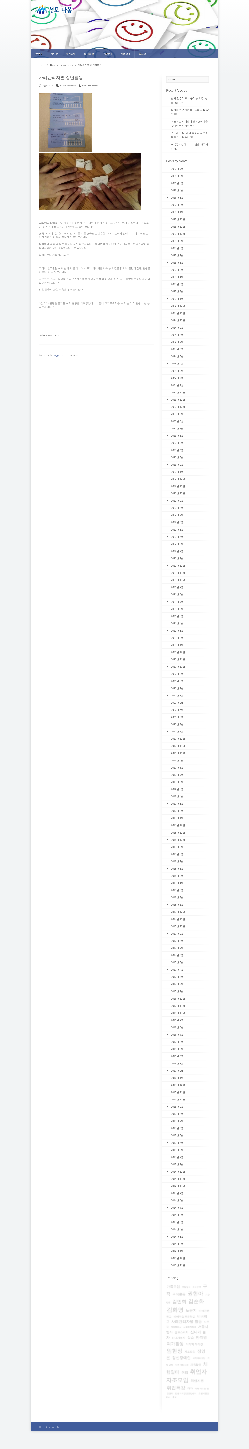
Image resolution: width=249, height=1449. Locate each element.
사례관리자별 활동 (186, 1321)
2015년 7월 (177, 1121)
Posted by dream (90, 86)
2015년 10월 (178, 1099)
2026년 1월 (177, 212)
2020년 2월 (177, 724)
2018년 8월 (177, 854)
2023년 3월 (177, 457)
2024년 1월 (177, 385)
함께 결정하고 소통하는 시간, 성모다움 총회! (189, 100)
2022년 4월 (177, 536)
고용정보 (186, 1287)
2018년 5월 (177, 875)
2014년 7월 (177, 1207)
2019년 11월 (178, 746)
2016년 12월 (178, 998)
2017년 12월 (178, 912)
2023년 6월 (177, 435)
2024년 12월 (178, 306)
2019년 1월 (177, 818)
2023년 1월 (177, 471)
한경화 (170, 1393)
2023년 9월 (177, 414)
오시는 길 (89, 53)
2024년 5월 (177, 356)
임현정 (174, 1351)
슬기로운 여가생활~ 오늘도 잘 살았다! (190, 112)
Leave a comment (68, 86)
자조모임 (189, 1351)
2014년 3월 (177, 1236)
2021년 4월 (177, 623)
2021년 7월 (177, 601)
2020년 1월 (177, 731)
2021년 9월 (177, 587)
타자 (190, 1388)
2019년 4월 (177, 796)
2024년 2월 (177, 378)
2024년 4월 (177, 363)
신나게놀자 (178, 1337)
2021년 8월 (177, 594)
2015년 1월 (177, 1164)
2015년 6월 (177, 1128)
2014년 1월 (177, 1251)
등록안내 (70, 53)
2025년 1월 (177, 298)
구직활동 (179, 1294)
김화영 (175, 1309)
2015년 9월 (177, 1106)
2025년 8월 (177, 248)
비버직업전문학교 (184, 1316)
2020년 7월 (177, 688)
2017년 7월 (177, 948)
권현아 (195, 1293)
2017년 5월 (177, 962)
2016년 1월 (177, 1078)
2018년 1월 (177, 904)
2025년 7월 (177, 255)
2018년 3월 (177, 890)
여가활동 (175, 1343)
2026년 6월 (177, 176)
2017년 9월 (177, 933)
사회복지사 (176, 1327)
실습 (190, 1337)
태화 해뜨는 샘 (202, 1388)
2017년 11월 (178, 919)
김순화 (196, 1301)
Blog (52, 65)
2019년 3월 (177, 803)
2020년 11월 (178, 659)
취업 (184, 1372)
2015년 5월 (177, 1135)
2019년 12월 (178, 738)
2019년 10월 (178, 753)
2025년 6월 (177, 262)
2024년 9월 (177, 327)
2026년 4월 (177, 190)
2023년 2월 (177, 464)
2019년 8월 (177, 767)
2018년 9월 (177, 847)
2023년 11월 (178, 399)
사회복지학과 (189, 1327)
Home (38, 53)
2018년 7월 (177, 861)
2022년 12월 (178, 479)
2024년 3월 (177, 371)
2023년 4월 (177, 450)
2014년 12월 (178, 1171)
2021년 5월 (177, 616)
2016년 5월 (177, 1049)
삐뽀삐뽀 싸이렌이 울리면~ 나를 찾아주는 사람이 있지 (189, 123)
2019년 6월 (177, 782)
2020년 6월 (177, 695)
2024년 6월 (177, 349)
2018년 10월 (178, 839)
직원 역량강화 (182, 1365)
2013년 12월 (178, 1258)
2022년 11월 (178, 486)
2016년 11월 (178, 1005)
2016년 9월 (177, 1020)
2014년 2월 (177, 1243)
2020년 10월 (178, 666)
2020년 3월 (177, 717)
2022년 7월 (177, 515)
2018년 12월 (178, 825)
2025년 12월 (178, 219)
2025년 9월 (177, 241)
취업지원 (197, 1381)
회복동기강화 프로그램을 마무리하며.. (189, 146)
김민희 (179, 1301)
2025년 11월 (178, 226)
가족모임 (173, 1287)
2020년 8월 (177, 681)
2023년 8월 (177, 421)
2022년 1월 (177, 558)
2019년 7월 (177, 775)
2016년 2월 (177, 1070)
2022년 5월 (177, 529)
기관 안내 (125, 53)
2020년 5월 (177, 702)
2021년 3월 (177, 630)
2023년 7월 (177, 428)
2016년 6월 (177, 1041)
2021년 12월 (178, 565)
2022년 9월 (177, 500)
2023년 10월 (178, 407)
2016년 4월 (177, 1056)
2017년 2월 (177, 984)
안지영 (201, 1337)
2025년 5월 (177, 269)
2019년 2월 (177, 810)
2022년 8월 (177, 507)
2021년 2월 (177, 637)
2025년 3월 (177, 284)
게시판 (54, 53)
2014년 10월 (178, 1186)
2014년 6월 (177, 1214)
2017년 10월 (178, 926)
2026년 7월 (177, 168)
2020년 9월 (177, 673)
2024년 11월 (178, 313)
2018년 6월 (177, 868)
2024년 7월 (177, 342)
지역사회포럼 (199, 1358)
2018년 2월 (177, 897)
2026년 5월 (177, 183)
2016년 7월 (177, 1034)
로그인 (142, 53)
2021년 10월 (178, 580)
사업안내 (107, 53)
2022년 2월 (177, 551)
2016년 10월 (178, 1013)
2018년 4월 (177, 883)
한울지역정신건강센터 (185, 1393)
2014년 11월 (178, 1178)
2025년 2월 (177, 291)
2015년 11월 (178, 1092)
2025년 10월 (178, 233)
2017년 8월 (177, 940)
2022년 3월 (177, 544)
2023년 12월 (178, 392)
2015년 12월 (178, 1085)
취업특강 (176, 1387)
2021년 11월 (178, 572)
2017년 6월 (177, 955)
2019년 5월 (177, 789)
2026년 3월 (177, 197)
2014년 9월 (177, 1193)
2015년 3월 (177, 1150)
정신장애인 (181, 1358)
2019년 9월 (177, 760)
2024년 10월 (178, 320)
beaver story (66, 65)
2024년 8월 (177, 334)
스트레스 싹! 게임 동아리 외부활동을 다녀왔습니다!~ (189, 135)
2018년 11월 (178, 832)
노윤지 (191, 1310)
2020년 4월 (177, 710)
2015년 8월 (177, 1114)
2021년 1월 (177, 645)
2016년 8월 (177, 1027)
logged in (59, 355)
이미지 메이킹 (194, 1344)
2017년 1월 (177, 991)
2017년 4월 (177, 969)
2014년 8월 (177, 1200)
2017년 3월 (177, 976)
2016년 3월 (177, 1063)
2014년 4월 (177, 1229)
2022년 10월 (178, 493)
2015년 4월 (177, 1143)
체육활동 (195, 1364)
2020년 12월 (178, 652)
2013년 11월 (178, 1265)
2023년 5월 (177, 443)
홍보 (174, 1397)
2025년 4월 (177, 277)
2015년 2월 (177, 1157)
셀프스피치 (181, 1332)
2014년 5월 (177, 1222)
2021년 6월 (177, 609)
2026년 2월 (177, 204)
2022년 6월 (177, 522)
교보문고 (196, 1287)
